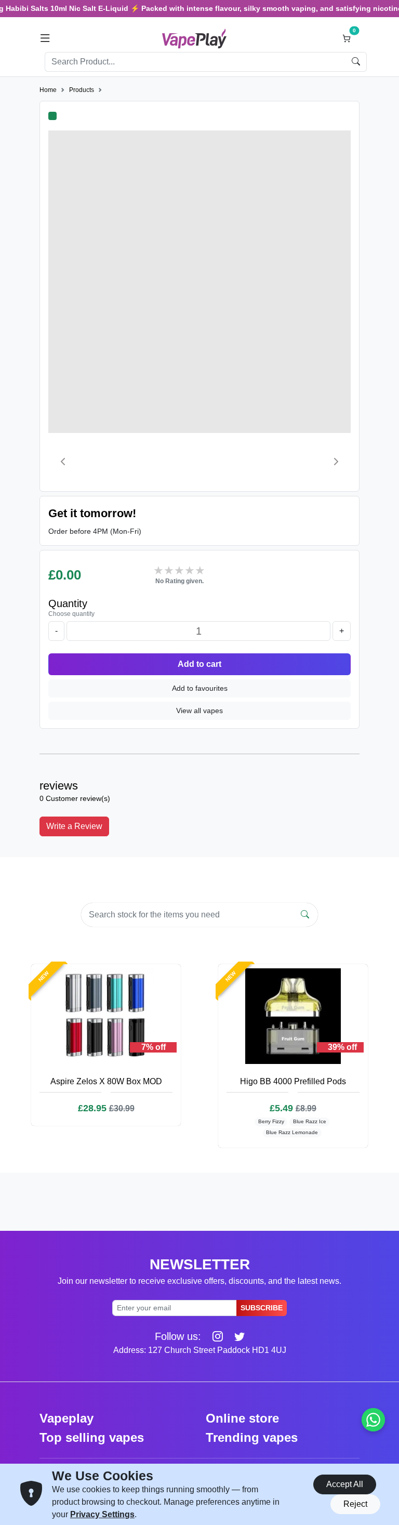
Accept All (344, 1484)
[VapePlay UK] (194, 38)
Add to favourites (200, 688)
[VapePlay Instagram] (213, 1336)
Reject (355, 1504)
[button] (45, 38)
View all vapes (199, 710)
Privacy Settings (102, 1514)
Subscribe (262, 1308)
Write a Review (74, 826)
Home (48, 90)
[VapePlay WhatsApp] (373, 1419)
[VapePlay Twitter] (235, 1336)
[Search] (305, 915)
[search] (356, 62)
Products (81, 90)
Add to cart (199, 664)
